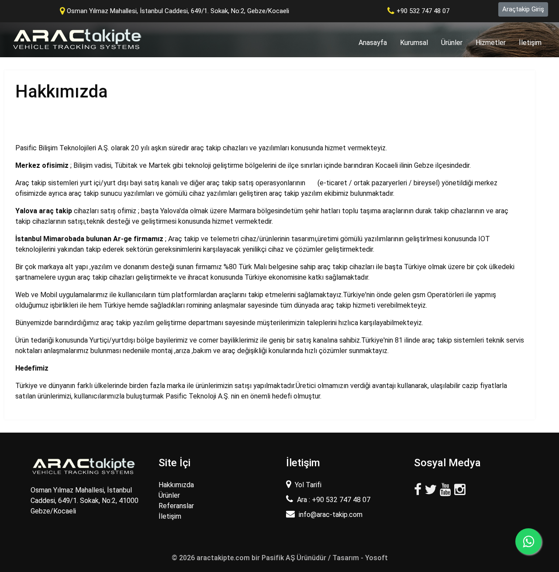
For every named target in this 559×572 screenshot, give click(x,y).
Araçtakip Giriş (523, 9)
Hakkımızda (176, 485)
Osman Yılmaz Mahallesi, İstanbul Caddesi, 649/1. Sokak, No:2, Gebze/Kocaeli (178, 11)
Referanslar (176, 506)
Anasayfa (376, 42)
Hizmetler (491, 42)
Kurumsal (414, 42)
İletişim (530, 42)
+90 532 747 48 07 (423, 11)
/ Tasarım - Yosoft (358, 558)
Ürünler (451, 42)
